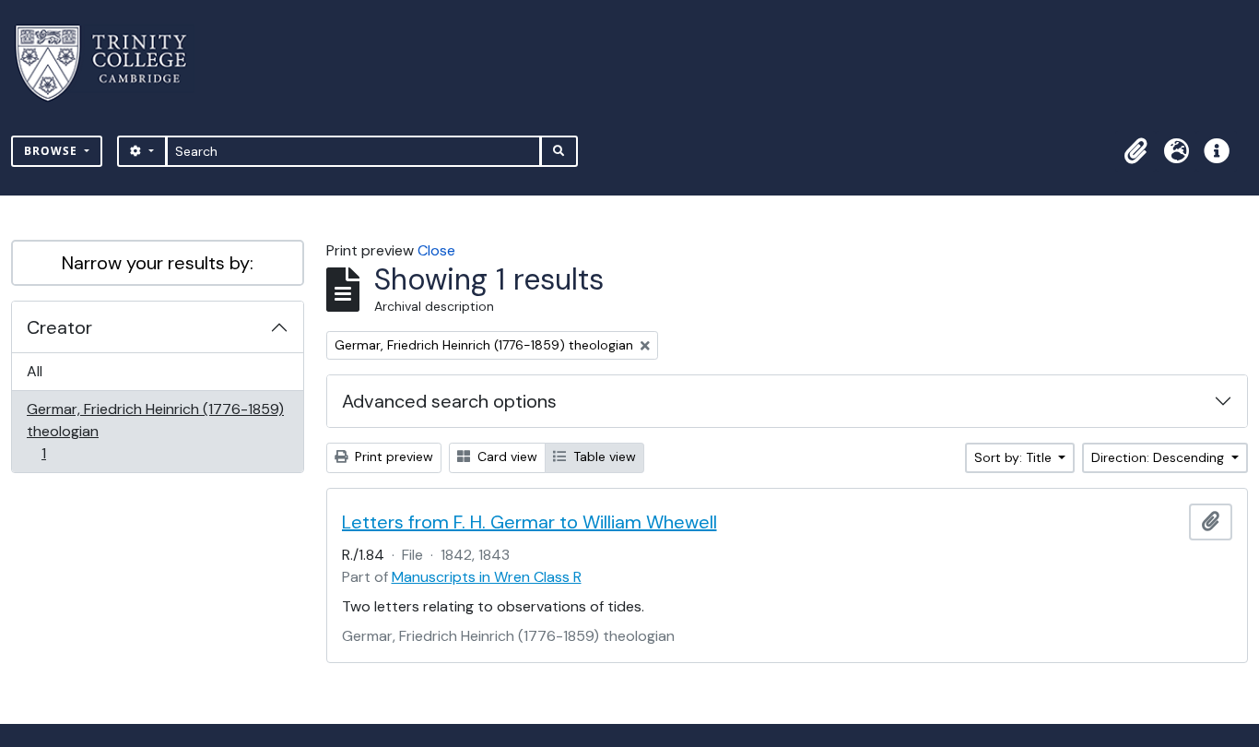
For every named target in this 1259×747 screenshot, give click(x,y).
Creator (59, 327)
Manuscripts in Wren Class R (487, 577)
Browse (52, 151)
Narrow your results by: (157, 263)
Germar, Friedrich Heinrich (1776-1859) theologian (155, 430)
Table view (603, 456)
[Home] (112, 63)
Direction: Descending (1159, 457)
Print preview (392, 456)
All (34, 371)
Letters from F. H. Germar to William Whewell (529, 522)
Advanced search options (449, 401)
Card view (505, 456)
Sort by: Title (1014, 457)
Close (436, 250)
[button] (1135, 151)
